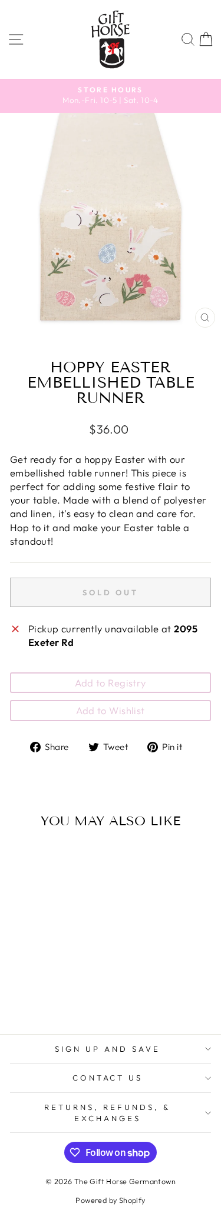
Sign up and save (107, 1049)
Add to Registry (110, 682)
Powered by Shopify (110, 1200)
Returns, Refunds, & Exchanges (107, 1112)
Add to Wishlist (110, 710)
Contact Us (107, 1077)
